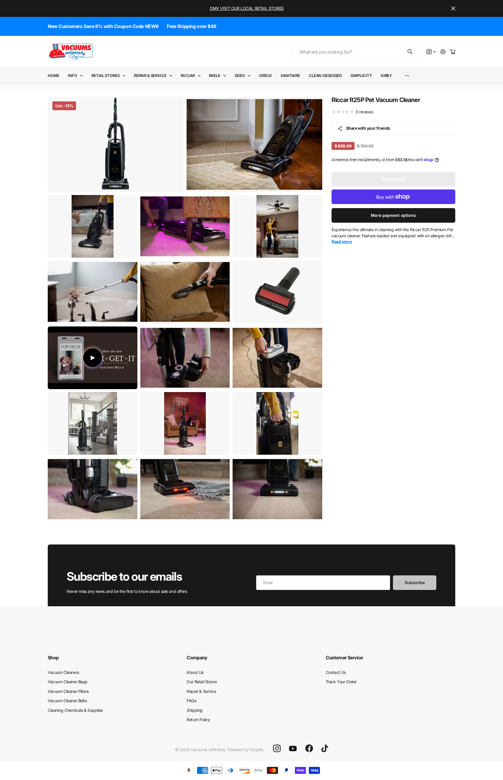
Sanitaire (290, 75)
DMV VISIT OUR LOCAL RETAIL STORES (247, 8)
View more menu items (407, 76)
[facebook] (309, 748)
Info (72, 75)
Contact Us (336, 672)
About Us (195, 672)
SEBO (240, 75)
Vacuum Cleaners (63, 672)
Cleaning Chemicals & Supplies (75, 710)
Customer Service (344, 657)
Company (197, 657)
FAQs (191, 700)
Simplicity (361, 75)
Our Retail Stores (202, 681)
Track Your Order (341, 681)
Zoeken (410, 51)
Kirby (386, 75)
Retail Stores (105, 75)
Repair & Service (150, 75)
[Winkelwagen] (452, 52)
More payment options (393, 215)
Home (53, 75)
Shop (53, 657)
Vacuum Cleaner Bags (67, 681)
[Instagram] (277, 748)
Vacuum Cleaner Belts (67, 700)
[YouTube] (293, 748)
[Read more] (431, 52)
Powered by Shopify (245, 749)
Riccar (188, 75)
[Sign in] (443, 52)
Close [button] (453, 8)
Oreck (265, 75)
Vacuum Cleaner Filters (68, 691)
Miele (214, 75)
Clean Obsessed (325, 75)
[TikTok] (324, 748)
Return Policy (198, 719)
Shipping (195, 710)
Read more (342, 241)
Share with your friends (368, 128)
